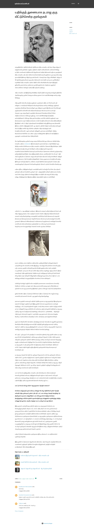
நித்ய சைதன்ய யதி (73, 33)
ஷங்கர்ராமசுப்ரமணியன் (22, 3)
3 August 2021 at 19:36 (24, 507)
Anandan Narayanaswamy (25, 495)
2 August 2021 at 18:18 (24, 491)
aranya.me (27, 144)
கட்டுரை (70, 29)
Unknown (21, 503)
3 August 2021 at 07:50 (24, 499)
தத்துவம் (71, 31)
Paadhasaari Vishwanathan (25, 486)
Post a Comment (19, 511)
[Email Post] (36, 478)
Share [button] (70, 22)
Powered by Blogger (47, 523)
